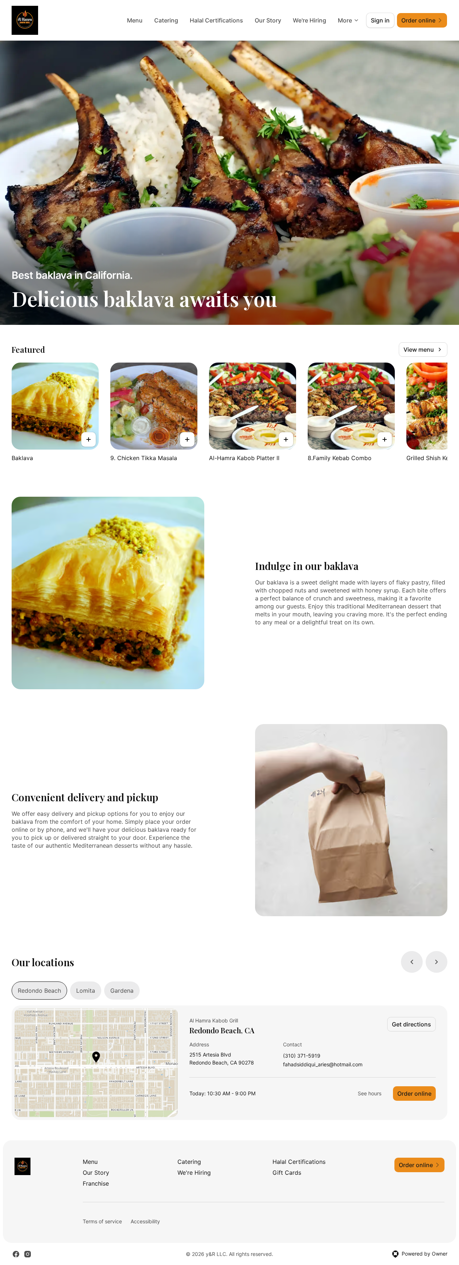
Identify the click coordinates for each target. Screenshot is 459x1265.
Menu (135, 20)
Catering (166, 20)
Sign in (380, 20)
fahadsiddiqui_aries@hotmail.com (322, 1064)
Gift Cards (286, 1172)
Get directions (411, 1024)
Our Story (268, 20)
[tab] (39, 990)
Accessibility (145, 1221)
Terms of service (102, 1221)
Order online (414, 1093)
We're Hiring (309, 20)
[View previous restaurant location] (412, 962)
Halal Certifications (216, 20)
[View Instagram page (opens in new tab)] (27, 1254)
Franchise (96, 1183)
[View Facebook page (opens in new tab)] (16, 1254)
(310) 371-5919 (301, 1056)
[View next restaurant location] (436, 962)
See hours (369, 1093)
